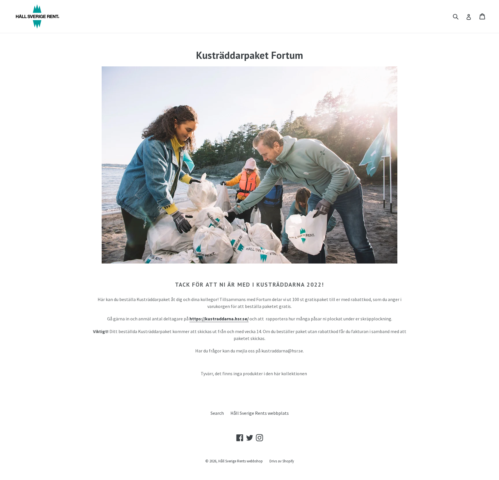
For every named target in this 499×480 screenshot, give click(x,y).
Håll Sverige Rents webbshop (241, 461)
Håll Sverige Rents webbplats (259, 413)
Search (217, 413)
